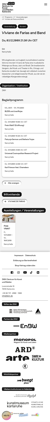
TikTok (31, 272)
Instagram (18, 272)
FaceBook (12, 272)
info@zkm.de (7, 296)
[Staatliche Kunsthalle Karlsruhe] (37, 404)
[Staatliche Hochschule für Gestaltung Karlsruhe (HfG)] (25, 396)
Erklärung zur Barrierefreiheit (25, 260)
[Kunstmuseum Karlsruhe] (18, 404)
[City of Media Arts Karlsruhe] (35, 415)
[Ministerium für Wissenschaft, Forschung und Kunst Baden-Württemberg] (20, 311)
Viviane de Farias (16, 201)
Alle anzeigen (13, 183)
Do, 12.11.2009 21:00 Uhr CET (16, 150)
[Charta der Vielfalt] (19, 415)
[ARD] (25, 349)
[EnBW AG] (25, 326)
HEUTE (6, 416)
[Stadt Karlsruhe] (38, 311)
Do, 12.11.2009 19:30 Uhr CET (16, 136)
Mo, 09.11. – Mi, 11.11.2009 (14, 108)
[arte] (17, 358)
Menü (45, 4)
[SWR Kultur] (38, 358)
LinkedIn (38, 272)
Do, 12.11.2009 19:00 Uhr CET (16, 122)
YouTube (25, 272)
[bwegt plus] (25, 381)
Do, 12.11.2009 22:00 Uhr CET (16, 164)
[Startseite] (10, 7)
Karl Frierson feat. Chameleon (17, 167)
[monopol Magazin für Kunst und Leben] (25, 341)
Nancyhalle (6, 52)
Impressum (18, 255)
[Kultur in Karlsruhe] (25, 366)
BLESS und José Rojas (13, 111)
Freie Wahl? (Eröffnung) (14, 125)
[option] (9, 231)
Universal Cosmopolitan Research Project (21, 153)
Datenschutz (30, 255)
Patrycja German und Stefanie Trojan (19, 139)
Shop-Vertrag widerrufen (25, 265)
